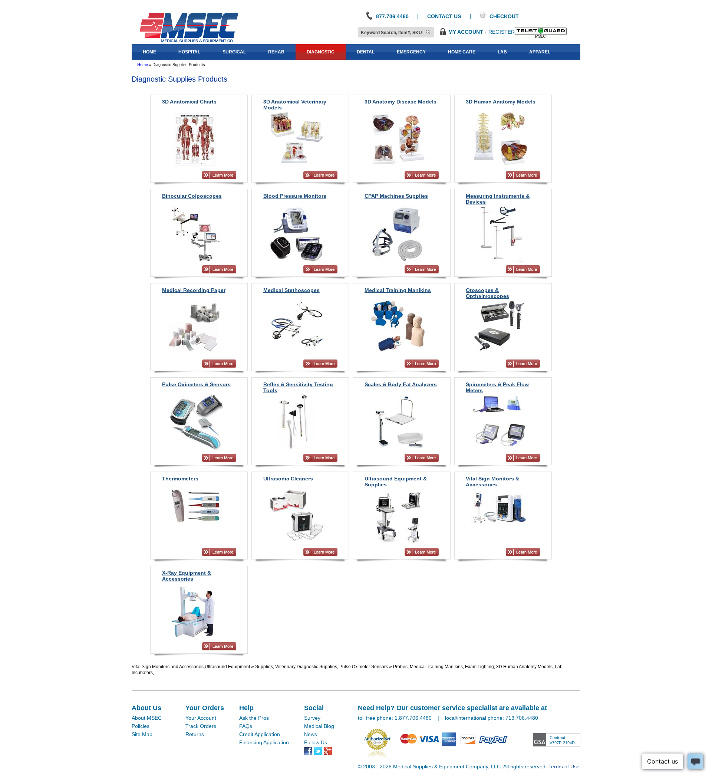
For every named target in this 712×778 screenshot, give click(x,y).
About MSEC (147, 718)
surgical (234, 52)
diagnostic (320, 52)
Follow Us (315, 742)
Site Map (142, 734)
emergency (411, 52)
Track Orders (200, 726)
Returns (194, 734)
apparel (539, 52)
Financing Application (264, 742)
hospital (189, 52)
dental (366, 52)
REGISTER (501, 32)
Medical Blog (319, 726)
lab (502, 52)
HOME (149, 52)
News (310, 734)
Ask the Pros (254, 718)
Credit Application (259, 734)
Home (142, 64)
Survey (312, 718)
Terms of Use (564, 766)
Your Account (200, 718)
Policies (140, 726)
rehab (276, 52)
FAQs (245, 726)
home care (461, 52)
